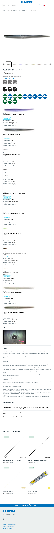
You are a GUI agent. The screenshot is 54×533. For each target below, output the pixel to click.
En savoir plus (7, 118)
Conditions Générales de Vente (9, 524)
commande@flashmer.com (10, 520)
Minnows (23, 10)
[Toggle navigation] (50, 5)
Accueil (4, 10)
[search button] (39, 5)
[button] (9, 64)
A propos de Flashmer (7, 528)
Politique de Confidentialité (8, 526)
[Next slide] (50, 64)
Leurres (14, 10)
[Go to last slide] (3, 64)
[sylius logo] (27, 2)
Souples (18, 10)
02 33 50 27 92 (7, 517)
